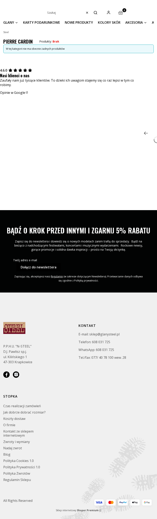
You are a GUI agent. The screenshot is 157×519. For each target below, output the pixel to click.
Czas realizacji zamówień (22, 406)
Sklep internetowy (77, 510)
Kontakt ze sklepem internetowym (18, 433)
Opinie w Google (12, 92)
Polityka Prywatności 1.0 (21, 467)
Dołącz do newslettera (38, 267)
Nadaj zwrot (12, 448)
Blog (6, 454)
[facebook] (6, 374)
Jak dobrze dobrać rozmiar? (24, 412)
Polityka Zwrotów (16, 473)
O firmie (9, 425)
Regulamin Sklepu (17, 480)
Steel (6, 32)
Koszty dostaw (14, 419)
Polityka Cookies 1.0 (18, 461)
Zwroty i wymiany (16, 442)
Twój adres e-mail (25, 260)
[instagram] (16, 374)
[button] (95, 12)
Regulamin (57, 276)
